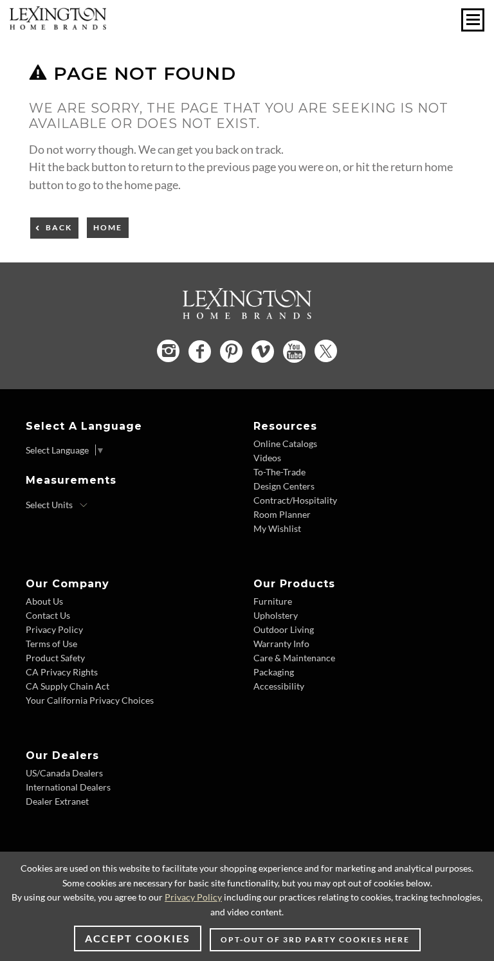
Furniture (272, 601)
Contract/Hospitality (295, 500)
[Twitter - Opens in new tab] (326, 351)
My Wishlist (277, 528)
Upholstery (275, 615)
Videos (267, 457)
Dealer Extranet (57, 801)
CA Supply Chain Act (67, 686)
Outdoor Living (283, 629)
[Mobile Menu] (472, 20)
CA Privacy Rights (62, 671)
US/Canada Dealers (64, 772)
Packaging (273, 671)
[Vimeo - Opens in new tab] (263, 351)
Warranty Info (281, 643)
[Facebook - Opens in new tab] (199, 351)
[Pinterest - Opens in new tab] (231, 351)
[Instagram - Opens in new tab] (168, 351)
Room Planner (282, 514)
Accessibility (278, 686)
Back (59, 227)
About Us (44, 601)
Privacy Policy (54, 629)
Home (107, 227)
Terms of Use (51, 643)
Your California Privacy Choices (90, 700)
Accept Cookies (137, 938)
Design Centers (284, 485)
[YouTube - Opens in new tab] (294, 351)
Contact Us (48, 615)
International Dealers (68, 787)
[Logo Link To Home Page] (58, 25)
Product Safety (55, 657)
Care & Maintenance (294, 657)
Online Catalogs (285, 443)
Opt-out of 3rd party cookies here (315, 939)
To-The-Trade (279, 471)
